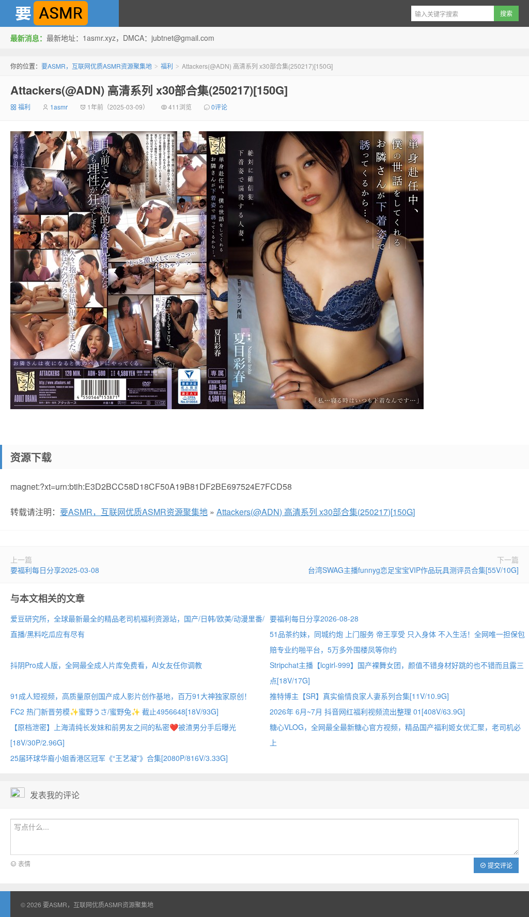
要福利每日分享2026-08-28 (314, 618)
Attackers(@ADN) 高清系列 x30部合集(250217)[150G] (149, 90)
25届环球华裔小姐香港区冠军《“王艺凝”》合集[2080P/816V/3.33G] (119, 758)
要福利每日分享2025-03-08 (54, 570)
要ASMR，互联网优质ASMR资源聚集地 (59, 13)
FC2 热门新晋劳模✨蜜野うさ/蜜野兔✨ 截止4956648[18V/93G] (114, 711)
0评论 (219, 106)
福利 (167, 65)
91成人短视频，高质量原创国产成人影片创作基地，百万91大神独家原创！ (130, 696)
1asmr (59, 106)
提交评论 (499, 865)
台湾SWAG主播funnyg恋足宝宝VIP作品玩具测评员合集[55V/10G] (413, 570)
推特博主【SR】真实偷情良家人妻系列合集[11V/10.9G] (359, 696)
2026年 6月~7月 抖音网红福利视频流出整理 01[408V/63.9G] (367, 711)
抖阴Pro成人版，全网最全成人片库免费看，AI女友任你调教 (106, 665)
